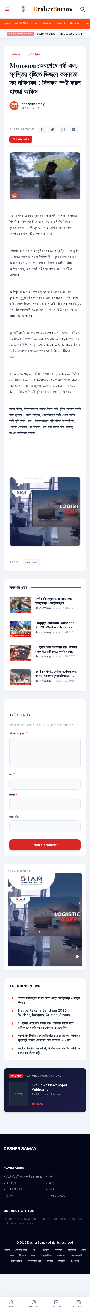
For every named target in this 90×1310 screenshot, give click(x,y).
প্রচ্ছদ (7, 23)
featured (31, 562)
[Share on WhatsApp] (63, 129)
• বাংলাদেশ (10, 1183)
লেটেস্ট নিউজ (21, 23)
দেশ (36, 23)
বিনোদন (22, 1255)
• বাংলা (50, 1183)
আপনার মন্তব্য (18, 733)
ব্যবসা (11, 1255)
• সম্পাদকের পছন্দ (55, 1196)
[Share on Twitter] (52, 129)
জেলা (87, 23)
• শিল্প (49, 1176)
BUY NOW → (39, 1103)
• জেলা (50, 1189)
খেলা (33, 1255)
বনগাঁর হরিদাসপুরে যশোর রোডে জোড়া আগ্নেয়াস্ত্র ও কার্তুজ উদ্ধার (49, 1000)
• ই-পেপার (10, 1196)
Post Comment (45, 845)
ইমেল (13, 795)
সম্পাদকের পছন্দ (34, 1261)
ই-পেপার (75, 1261)
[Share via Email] (74, 129)
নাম (12, 774)
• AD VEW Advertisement (23, 1176)
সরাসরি (50, 1261)
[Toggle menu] (7, 9)
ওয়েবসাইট (14, 816)
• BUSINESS (13, 1189)
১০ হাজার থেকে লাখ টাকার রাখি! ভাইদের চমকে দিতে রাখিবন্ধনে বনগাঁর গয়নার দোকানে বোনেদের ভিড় (56, 651)
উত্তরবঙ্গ (74, 23)
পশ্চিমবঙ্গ (47, 23)
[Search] (82, 9)
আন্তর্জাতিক (46, 1255)
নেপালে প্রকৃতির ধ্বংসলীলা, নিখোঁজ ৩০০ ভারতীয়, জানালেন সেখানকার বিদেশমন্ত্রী (49, 1050)
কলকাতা (61, 23)
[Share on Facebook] (42, 129)
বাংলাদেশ (61, 1255)
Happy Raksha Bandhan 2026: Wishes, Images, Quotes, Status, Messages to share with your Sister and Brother (47, 1012)
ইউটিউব (61, 1261)
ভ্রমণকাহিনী (16, 1261)
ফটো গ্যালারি (76, 1255)
